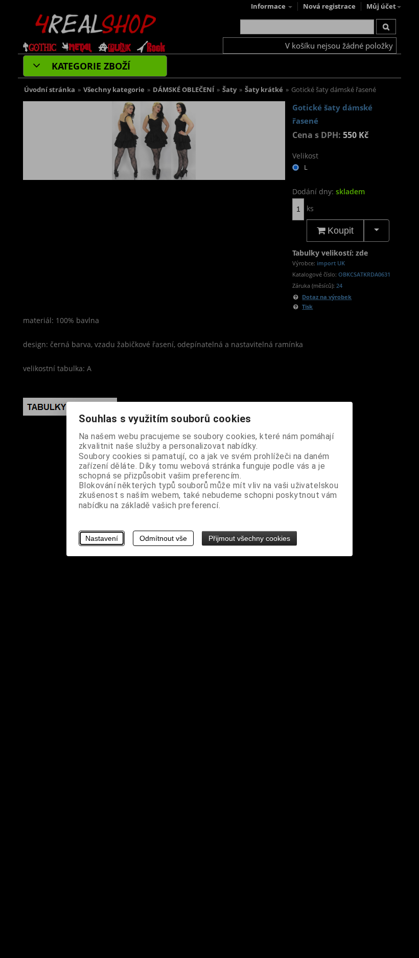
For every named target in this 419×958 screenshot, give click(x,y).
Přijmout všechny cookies (249, 538)
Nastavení (101, 538)
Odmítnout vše (163, 538)
